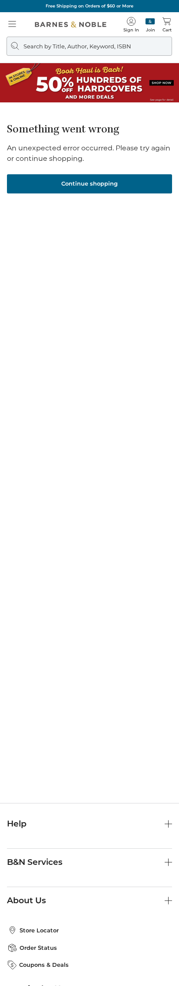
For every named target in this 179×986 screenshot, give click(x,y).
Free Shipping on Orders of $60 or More (89, 6)
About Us (26, 900)
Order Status (38, 947)
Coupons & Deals (44, 964)
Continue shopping (89, 183)
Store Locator (39, 930)
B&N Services (35, 862)
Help (17, 824)
